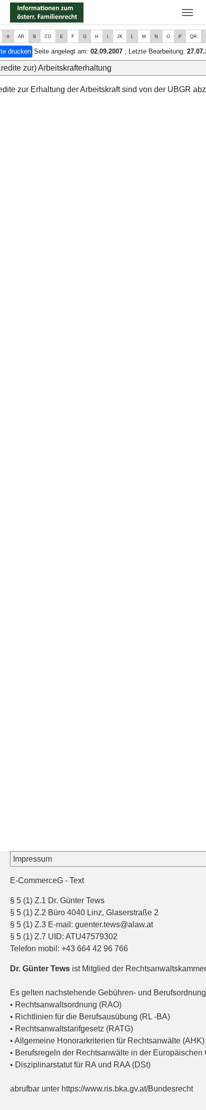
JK (119, 36)
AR (21, 36)
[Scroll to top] (184, 1088)
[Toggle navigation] (187, 12)
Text (77, 880)
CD (48, 36)
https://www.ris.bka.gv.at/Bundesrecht (127, 1088)
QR (193, 36)
